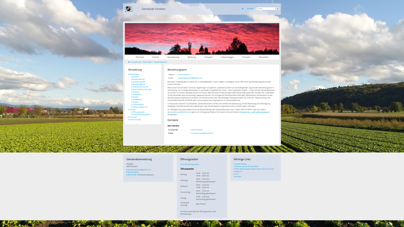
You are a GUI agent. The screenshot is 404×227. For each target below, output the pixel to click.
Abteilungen (147, 62)
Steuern (135, 102)
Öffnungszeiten (138, 112)
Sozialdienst (137, 99)
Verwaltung (173, 57)
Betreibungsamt (138, 84)
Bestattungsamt (160, 62)
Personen (133, 117)
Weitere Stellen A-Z (140, 107)
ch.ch (237, 174)
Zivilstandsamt (138, 104)
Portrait (140, 57)
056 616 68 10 (133, 175)
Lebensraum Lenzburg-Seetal (246, 166)
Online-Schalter (135, 119)
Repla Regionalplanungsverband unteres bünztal (254, 169)
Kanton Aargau (241, 164)
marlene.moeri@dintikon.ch (202, 133)
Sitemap (250, 8)
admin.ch (238, 171)
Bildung (192, 57)
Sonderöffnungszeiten (141, 114)
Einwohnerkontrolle (140, 87)
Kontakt (132, 109)
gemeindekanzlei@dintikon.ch (190, 78)
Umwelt (208, 57)
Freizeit (246, 57)
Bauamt (135, 77)
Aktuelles (263, 57)
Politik (155, 57)
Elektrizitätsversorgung (141, 89)
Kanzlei (135, 97)
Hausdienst (136, 94)
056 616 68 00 (184, 74)
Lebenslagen (227, 57)
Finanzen (136, 92)
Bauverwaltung (138, 79)
